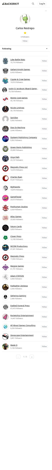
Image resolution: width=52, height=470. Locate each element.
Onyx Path (14, 157)
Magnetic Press (17, 256)
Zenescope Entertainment (21, 335)
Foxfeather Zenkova (19, 286)
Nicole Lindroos (17, 107)
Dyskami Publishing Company (23, 137)
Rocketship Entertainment (22, 315)
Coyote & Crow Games (20, 79)
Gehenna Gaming (18, 295)
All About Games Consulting (22, 325)
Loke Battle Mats (17, 59)
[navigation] (25, 49)
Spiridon (14, 117)
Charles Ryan (16, 177)
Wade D (13, 345)
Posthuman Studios (19, 206)
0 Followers (25, 37)
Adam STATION (17, 276)
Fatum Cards (16, 226)
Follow (25, 41)
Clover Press (15, 236)
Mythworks (15, 187)
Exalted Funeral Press (20, 305)
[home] (10, 4)
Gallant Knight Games (20, 69)
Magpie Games (17, 266)
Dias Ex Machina (17, 127)
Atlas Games (15, 216)
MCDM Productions (19, 246)
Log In (42, 4)
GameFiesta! (15, 196)
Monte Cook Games (19, 98)
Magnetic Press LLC (19, 167)
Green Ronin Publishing (21, 147)
